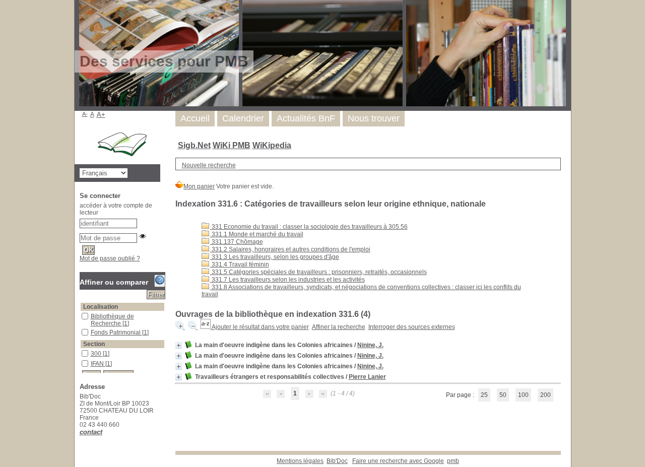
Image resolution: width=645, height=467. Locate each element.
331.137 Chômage (236, 241)
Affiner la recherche (338, 326)
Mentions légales (300, 460)
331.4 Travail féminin (239, 264)
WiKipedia (271, 145)
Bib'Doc (337, 460)
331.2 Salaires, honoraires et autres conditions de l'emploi (290, 249)
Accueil (195, 118)
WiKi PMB (231, 145)
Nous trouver (374, 118)
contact (91, 432)
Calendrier (243, 118)
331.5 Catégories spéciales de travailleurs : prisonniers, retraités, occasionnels (318, 272)
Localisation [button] (100, 306)
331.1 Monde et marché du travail (256, 234)
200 (545, 394)
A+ (101, 114)
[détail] (178, 345)
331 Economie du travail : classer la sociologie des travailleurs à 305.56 (309, 226)
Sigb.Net (194, 145)
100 (523, 394)
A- (85, 114)
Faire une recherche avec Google (398, 460)
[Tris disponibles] (206, 326)
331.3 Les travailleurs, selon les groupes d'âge (274, 256)
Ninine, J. (370, 345)
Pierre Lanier (367, 376)
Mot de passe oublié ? (110, 258)
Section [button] (94, 344)
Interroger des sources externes (411, 326)
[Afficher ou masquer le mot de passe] (143, 236)
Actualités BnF (306, 118)
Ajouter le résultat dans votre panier (260, 326)
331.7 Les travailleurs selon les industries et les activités (287, 279)
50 (502, 394)
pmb (453, 460)
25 (484, 394)
